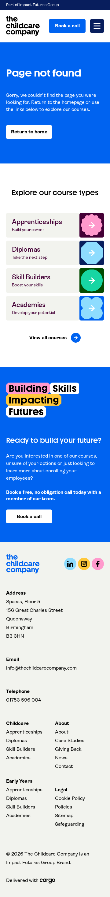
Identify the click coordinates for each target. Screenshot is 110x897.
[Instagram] (84, 564)
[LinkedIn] (70, 564)
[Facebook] (98, 564)
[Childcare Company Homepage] (23, 26)
